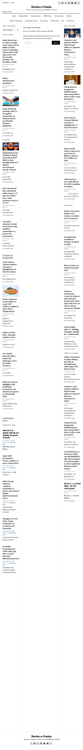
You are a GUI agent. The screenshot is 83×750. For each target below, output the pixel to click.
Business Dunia (41, 7)
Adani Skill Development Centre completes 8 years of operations (11, 459)
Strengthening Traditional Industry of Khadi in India (71, 240)
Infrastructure (59, 16)
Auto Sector (44, 21)
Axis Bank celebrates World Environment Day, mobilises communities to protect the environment (10, 228)
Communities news (31, 21)
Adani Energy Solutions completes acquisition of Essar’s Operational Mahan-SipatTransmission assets (11, 489)
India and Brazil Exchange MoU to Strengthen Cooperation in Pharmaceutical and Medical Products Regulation (10, 117)
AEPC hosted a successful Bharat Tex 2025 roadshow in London (72, 183)
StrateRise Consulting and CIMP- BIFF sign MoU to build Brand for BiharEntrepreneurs (11, 552)
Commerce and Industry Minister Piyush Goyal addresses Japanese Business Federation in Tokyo (72, 47)
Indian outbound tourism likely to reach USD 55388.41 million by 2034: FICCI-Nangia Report (11, 305)
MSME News (47, 16)
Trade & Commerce (15, 21)
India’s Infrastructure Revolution (9, 80)
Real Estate (55, 21)
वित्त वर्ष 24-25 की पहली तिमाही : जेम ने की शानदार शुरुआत (72, 486)
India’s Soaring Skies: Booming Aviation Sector (9, 334)
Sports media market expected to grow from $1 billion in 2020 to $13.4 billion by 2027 (72, 154)
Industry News (23, 16)
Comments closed (8, 72)
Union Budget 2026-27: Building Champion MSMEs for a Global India (71, 330)
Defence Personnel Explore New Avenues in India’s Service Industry (71, 214)
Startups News (36, 16)
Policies (68, 16)
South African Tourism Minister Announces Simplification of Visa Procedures (10, 267)
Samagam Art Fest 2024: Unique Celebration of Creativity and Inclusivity (10, 523)
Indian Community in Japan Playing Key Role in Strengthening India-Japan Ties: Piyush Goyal (72, 363)
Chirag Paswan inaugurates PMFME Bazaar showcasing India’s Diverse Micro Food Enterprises (72, 93)
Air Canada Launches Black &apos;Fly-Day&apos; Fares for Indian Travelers (10, 359)
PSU (62, 21)
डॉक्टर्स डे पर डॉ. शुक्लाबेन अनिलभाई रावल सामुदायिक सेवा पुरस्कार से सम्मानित (11, 434)
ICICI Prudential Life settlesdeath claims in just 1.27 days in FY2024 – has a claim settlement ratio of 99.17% (10, 195)
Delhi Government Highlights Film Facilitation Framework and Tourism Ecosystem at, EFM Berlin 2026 (11, 389)
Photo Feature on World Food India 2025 (71, 267)
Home (12, 2)
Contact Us (70, 21)
